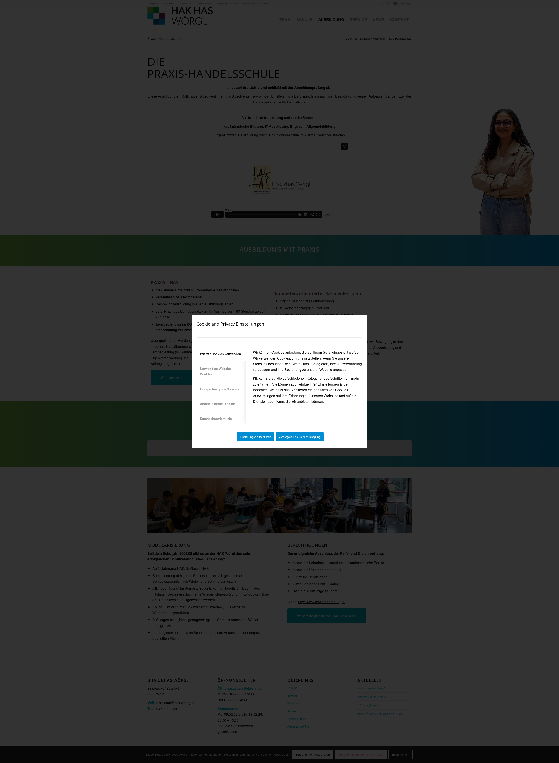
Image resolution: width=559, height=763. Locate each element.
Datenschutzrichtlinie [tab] (216, 418)
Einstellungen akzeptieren (255, 437)
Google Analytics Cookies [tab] (219, 389)
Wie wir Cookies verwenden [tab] (220, 354)
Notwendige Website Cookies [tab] (215, 371)
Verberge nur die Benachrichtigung (299, 437)
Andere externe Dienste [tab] (217, 403)
